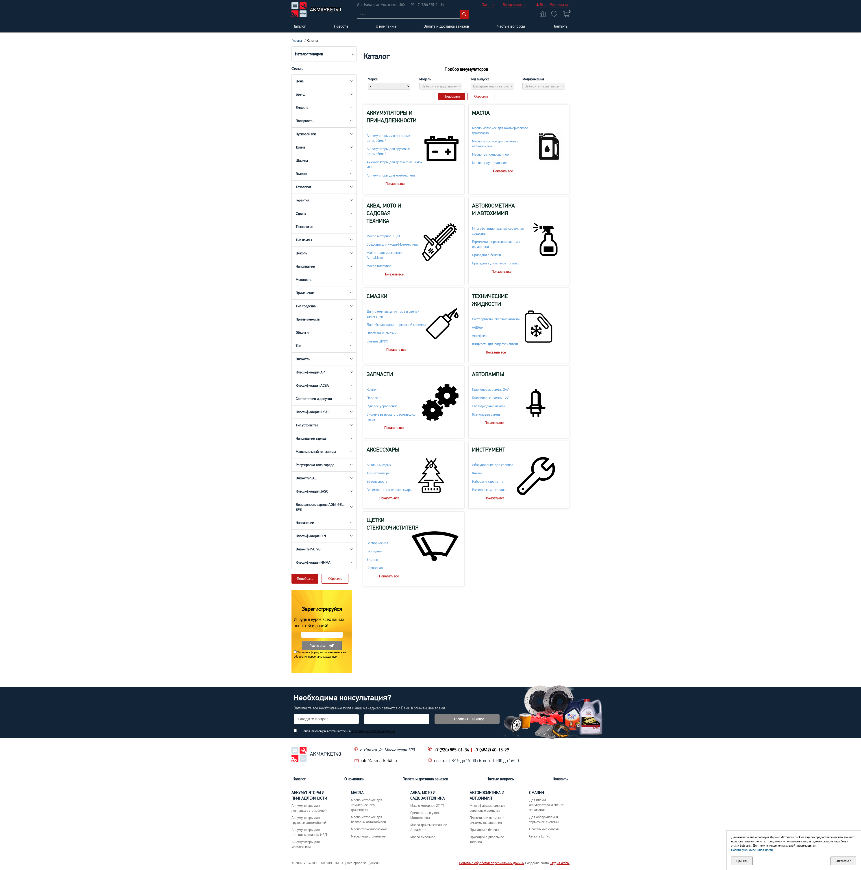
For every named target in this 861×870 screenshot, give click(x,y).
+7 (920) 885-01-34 (451, 749)
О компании (386, 26)
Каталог (299, 26)
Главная (297, 40)
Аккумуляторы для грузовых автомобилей (388, 151)
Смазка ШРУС (377, 341)
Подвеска (374, 398)
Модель (425, 79)
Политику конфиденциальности (752, 850)
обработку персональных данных (315, 656)
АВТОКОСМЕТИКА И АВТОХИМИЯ (493, 209)
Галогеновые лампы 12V (490, 398)
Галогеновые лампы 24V (490, 389)
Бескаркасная (377, 543)
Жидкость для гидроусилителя (495, 344)
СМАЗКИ (377, 296)
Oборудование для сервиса (492, 465)
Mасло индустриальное (489, 163)
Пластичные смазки (381, 333)
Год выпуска (480, 79)
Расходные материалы (489, 490)
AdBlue (477, 327)
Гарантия (488, 4)
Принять (742, 861)
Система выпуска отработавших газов (391, 416)
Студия (560, 863)
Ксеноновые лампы (486, 414)
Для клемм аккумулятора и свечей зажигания (393, 313)
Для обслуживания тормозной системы (396, 325)
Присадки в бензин (486, 255)
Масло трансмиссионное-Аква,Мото (386, 255)
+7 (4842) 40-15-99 (491, 749)
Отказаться (843, 861)
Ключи (477, 473)
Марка (373, 79)
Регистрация (560, 4)
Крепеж (372, 389)
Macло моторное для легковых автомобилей (495, 143)
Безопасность (377, 481)
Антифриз (479, 336)
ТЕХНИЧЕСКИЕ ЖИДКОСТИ (490, 300)
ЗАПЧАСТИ (380, 374)
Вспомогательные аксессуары (389, 490)
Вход (543, 4)
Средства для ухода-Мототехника (392, 244)
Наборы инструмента (487, 481)
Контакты (560, 26)
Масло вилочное (379, 266)
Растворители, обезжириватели (496, 319)
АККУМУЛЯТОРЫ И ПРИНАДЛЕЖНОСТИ (392, 116)
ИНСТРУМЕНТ (488, 449)
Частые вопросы (511, 26)
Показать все (395, 183)
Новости (341, 26)
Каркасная (375, 568)
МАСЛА (481, 112)
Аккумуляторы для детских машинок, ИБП (395, 164)
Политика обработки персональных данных (491, 863)
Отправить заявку (467, 719)
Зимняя (372, 559)
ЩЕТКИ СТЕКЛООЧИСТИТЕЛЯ (393, 524)
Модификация (533, 79)
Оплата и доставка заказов (446, 26)
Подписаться (318, 645)
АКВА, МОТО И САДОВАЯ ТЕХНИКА (384, 213)
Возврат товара (514, 4)
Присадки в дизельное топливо (495, 263)
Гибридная (375, 551)
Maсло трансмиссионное (490, 154)
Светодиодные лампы (488, 406)
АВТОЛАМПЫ (488, 374)
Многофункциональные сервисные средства (498, 230)
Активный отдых (379, 465)
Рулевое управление (382, 406)
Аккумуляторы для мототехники (391, 175)
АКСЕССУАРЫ (383, 449)
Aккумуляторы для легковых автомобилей (388, 138)
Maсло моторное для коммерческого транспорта (500, 130)
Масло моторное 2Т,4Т (383, 236)
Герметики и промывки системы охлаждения (496, 244)
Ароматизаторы (378, 473)
